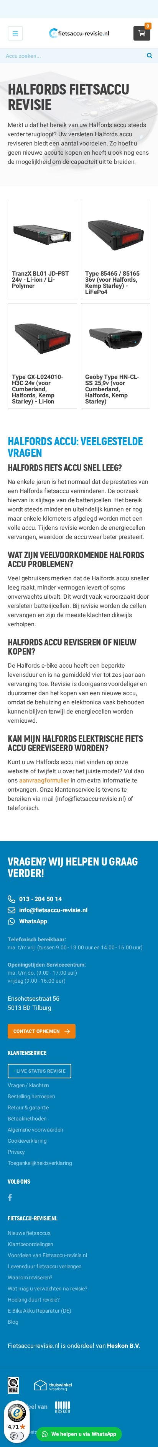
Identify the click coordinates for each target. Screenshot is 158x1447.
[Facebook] (10, 1198)
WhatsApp (33, 921)
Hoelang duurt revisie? (34, 1300)
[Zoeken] (149, 56)
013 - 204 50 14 (40, 899)
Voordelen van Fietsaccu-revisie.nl (47, 1255)
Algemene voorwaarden (35, 1130)
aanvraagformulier (44, 780)
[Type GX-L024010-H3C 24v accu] (42, 337)
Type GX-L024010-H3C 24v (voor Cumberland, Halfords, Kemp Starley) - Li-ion (37, 389)
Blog (13, 1322)
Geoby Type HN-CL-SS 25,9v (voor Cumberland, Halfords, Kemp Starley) (112, 389)
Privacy (16, 1152)
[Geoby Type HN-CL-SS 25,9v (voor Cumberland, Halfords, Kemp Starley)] (115, 337)
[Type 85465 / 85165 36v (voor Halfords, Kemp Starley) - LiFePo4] (115, 234)
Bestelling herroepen (31, 1097)
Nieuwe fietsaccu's (29, 1233)
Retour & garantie (28, 1108)
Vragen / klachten (28, 1085)
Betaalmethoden (27, 1119)
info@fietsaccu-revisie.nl (53, 910)
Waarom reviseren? (30, 1278)
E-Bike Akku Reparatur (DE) (39, 1311)
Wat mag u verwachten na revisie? (47, 1289)
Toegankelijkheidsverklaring (40, 1163)
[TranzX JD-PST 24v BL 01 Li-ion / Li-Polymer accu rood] (42, 234)
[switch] (17, 1436)
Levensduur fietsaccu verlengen (45, 1266)
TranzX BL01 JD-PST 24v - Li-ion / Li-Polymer (40, 280)
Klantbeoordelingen (30, 1244)
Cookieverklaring (27, 1141)
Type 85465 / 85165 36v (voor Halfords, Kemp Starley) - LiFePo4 (112, 283)
